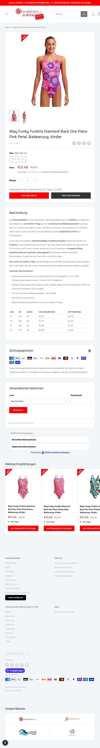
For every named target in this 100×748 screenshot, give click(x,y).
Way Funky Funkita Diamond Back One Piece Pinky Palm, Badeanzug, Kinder (57, 509)
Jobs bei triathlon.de (64, 611)
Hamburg (9, 620)
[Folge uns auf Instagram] (17, 665)
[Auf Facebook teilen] (74, 143)
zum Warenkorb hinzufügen (23, 528)
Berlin (8, 611)
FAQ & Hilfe (11, 563)
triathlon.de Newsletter (66, 563)
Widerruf (9, 575)
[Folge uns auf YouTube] (27, 665)
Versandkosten (34, 172)
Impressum (10, 580)
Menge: (12, 180)
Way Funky (14, 143)
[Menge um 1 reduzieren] (20, 180)
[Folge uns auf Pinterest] (22, 665)
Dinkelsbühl (11, 637)
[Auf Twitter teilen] (84, 143)
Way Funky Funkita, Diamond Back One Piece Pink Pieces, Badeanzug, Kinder (21, 509)
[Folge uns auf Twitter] (12, 665)
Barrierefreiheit (12, 588)
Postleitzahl (76, 395)
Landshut (10, 624)
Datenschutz (11, 584)
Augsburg (10, 628)
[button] (5, 743)
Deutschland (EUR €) (15, 653)
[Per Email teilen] (89, 143)
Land (11, 395)
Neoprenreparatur (63, 575)
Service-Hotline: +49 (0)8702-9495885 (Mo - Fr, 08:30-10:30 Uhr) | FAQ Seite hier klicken (50, 2)
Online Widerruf (15, 597)
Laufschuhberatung (64, 571)
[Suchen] (84, 14)
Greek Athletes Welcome (17, 592)
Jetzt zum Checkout (71, 195)
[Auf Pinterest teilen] (79, 143)
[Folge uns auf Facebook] (7, 665)
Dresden (9, 633)
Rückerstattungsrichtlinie (21, 423)
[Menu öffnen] (6, 14)
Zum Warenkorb (29, 195)
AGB (7, 567)
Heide (8, 641)
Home (7, 27)
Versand (9, 571)
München (9, 616)
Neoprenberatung (63, 567)
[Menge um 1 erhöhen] (34, 180)
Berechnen (18, 410)
